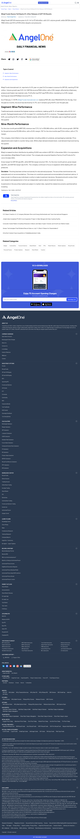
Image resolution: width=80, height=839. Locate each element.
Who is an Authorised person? (9, 557)
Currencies (4, 394)
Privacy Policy (30, 817)
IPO (3, 494)
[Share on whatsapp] (13, 59)
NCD (3, 400)
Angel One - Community (7, 540)
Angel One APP (6, 677)
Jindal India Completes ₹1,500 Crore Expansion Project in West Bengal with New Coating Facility (31, 219)
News (3, 527)
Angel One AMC (6, 673)
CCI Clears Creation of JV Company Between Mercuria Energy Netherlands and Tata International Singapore (35, 214)
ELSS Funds (6, 731)
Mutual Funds (71, 245)
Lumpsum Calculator (7, 433)
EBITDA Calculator (6, 458)
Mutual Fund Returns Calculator (9, 461)
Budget (5, 245)
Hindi (40, 245)
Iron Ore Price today (55, 721)
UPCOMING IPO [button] (6, 613)
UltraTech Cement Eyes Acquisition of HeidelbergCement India (21, 233)
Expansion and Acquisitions (11, 79)
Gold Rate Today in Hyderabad (55, 709)
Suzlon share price (6, 644)
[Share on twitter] (17, 59)
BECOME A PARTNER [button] (7, 548)
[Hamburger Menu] (78, 3)
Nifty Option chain (7, 704)
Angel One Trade (15, 677)
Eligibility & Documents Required (9, 566)
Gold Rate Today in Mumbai (10, 709)
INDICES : (4, 690)
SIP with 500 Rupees (7, 375)
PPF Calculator (5, 465)
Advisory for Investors (68, 825)
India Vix (69, 692)
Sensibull (5, 682)
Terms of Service (40, 817)
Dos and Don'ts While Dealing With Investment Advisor (63, 823)
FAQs (3, 825)
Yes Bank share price (7, 650)
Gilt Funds (42, 731)
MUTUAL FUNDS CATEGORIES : (10, 729)
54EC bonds (5, 410)
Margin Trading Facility (35, 677)
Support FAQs (16, 657)
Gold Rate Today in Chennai (39, 709)
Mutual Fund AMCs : (8, 724)
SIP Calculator (5, 430)
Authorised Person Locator (8, 579)
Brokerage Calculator (7, 423)
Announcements (6, 590)
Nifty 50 (5, 692)
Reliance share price (65, 642)
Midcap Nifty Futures (28, 699)
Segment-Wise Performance (11, 73)
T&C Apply (8, 825)
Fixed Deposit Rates (54, 677)
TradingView (28, 682)
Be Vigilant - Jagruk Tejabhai (8, 543)
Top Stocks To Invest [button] (8, 640)
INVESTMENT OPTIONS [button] (8, 363)
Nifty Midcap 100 (43, 692)
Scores (46, 823)
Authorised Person (6, 510)
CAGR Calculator (6, 436)
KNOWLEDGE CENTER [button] (8, 473)
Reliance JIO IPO (6, 619)
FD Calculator (5, 449)
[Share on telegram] (9, 59)
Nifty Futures (6, 699)
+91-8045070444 (28, 812)
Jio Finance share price (66, 648)
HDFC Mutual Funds (43, 726)
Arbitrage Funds (34, 731)
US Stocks (4, 388)
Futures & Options (22, 245)
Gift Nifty (5, 694)
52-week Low (5, 599)
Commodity (4, 397)
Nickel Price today (43, 721)
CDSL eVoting (14, 828)
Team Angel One (11, 16)
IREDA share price (6, 646)
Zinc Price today (32, 721)
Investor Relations (6, 352)
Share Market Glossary (7, 593)
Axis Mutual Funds (31, 726)
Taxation (43, 249)
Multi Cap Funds (60, 731)
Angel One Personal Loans (45, 825)
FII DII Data (4, 608)
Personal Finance (8, 249)
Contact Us (4, 346)
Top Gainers (5, 602)
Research (27, 249)
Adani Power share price (47, 644)
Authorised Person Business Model (10, 570)
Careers (4, 358)
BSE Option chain (61, 704)
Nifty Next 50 (33, 692)
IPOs (45, 245)
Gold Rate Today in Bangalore (10, 711)
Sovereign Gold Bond (7, 413)
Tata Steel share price (46, 642)
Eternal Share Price (45, 648)
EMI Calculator (5, 468)
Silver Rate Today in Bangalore (28, 716)
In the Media (5, 349)
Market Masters (52, 245)
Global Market (33, 245)
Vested (22, 682)
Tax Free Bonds (5, 407)
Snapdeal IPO (5, 635)
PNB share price (45, 646)
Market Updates (62, 245)
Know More (14, 200)
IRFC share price (6, 642)
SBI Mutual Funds (20, 726)
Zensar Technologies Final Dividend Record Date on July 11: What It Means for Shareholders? (30, 228)
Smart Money (5, 524)
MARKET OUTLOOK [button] (7, 584)
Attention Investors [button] (8, 739)
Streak (17, 682)
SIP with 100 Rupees (6, 372)
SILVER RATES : (6, 714)
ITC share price (64, 646)
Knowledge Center (6, 521)
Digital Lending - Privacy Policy (29, 825)
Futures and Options (7, 385)
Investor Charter (57, 825)
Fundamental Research (7, 531)
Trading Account (6, 481)
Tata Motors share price (7, 648)
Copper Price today (8, 721)
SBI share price (25, 648)
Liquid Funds (14, 731)
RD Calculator (5, 452)
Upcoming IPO (5, 381)
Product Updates (18, 249)
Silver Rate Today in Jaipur (61, 716)
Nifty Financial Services (22, 692)
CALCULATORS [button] (6, 421)
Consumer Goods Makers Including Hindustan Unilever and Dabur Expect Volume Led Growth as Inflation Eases (36, 223)
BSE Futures (49, 699)
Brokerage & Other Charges (8, 339)
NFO (3, 378)
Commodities (13, 245)
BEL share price (45, 650)
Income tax (4, 507)
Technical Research (6, 534)
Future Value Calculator (7, 442)
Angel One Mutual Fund (8, 726)
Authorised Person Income (8, 563)
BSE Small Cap (61, 692)
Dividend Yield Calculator (8, 439)
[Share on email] (26, 59)
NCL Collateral (5, 828)
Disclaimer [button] (5, 787)
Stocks (3, 366)
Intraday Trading (6, 488)
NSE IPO (4, 616)
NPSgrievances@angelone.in (8, 810)
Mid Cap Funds (50, 731)
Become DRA (5, 554)
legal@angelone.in (42, 814)
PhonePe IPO (5, 632)
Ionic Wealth (14, 673)
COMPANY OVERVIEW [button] (7, 334)
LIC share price (64, 650)
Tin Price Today (66, 721)
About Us (4, 342)
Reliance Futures (40, 699)
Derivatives (4, 497)
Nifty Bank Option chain (20, 704)
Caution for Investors (57, 828)
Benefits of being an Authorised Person (11, 560)
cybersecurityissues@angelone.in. (47, 812)
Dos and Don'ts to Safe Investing (34, 823)
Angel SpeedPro (25, 677)
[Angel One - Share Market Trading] (6, 2)
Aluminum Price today (20, 721)
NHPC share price (26, 644)
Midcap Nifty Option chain (35, 704)
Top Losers (4, 605)
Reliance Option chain (49, 704)
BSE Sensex (53, 692)
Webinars (4, 355)
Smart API (45, 677)
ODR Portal (31, 828)
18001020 (7, 657)
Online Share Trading (7, 484)
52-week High (5, 596)
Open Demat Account (43, 2)
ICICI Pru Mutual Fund (55, 726)
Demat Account (5, 478)
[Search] (75, 3)
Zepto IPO (4, 628)
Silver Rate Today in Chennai (45, 716)
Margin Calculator (6, 427)
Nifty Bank (11, 692)
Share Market (35, 249)
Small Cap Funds (23, 731)
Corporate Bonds (6, 404)
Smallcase (11, 682)
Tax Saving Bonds (6, 416)
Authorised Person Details (8, 576)
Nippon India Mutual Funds (69, 726)
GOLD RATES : (5, 707)
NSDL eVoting (23, 828)
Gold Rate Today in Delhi (24, 709)
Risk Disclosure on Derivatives (43, 828)
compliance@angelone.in (25, 808)
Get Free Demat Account (40, 837)
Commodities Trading (7, 500)
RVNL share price (26, 646)
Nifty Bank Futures (16, 699)
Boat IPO (4, 625)
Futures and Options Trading (8, 503)
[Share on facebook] (22, 59)
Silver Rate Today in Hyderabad (11, 716)
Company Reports (6, 537)
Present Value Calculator (8, 455)
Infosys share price (65, 644)
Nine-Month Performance (11, 76)
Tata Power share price (27, 650)
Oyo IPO (4, 622)
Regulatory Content (19, 823)
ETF (3, 391)
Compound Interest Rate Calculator (10, 446)
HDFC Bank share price (27, 642)
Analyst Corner (5, 513)
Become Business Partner (8, 551)
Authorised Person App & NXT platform (11, 573)
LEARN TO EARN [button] (6, 519)
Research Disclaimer (7, 823)
